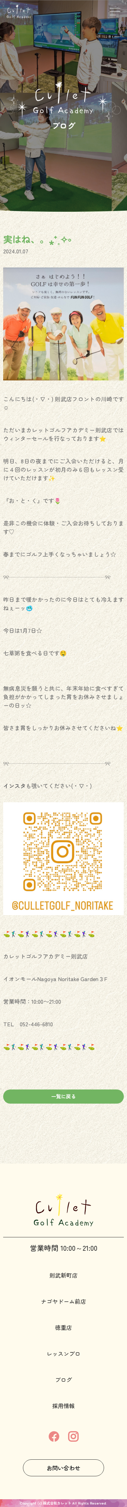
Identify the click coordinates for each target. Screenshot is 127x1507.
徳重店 (63, 1327)
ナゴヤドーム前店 (63, 1301)
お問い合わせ (63, 1468)
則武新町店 (63, 1275)
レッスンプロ (63, 1353)
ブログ (63, 1379)
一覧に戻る (63, 1096)
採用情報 (63, 1405)
